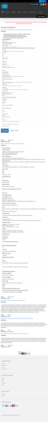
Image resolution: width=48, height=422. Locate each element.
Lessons (19, 12)
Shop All (7, 12)
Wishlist (3, 367)
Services (40, 12)
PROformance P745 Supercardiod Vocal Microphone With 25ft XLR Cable (17, 318)
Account (36, 1)
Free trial (5, 130)
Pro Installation (32, 4)
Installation (33, 12)
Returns (3, 379)
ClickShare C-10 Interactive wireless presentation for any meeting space (17, 29)
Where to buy (14, 130)
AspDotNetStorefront (17, 415)
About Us (25, 12)
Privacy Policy (4, 383)
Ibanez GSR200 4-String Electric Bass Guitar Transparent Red (14, 333)
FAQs (2, 381)
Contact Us (3, 363)
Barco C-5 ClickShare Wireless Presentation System (12, 143)
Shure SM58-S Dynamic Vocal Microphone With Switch (13, 300)
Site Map (3, 395)
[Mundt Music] (8, 6)
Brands (13, 12)
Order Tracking (4, 365)
